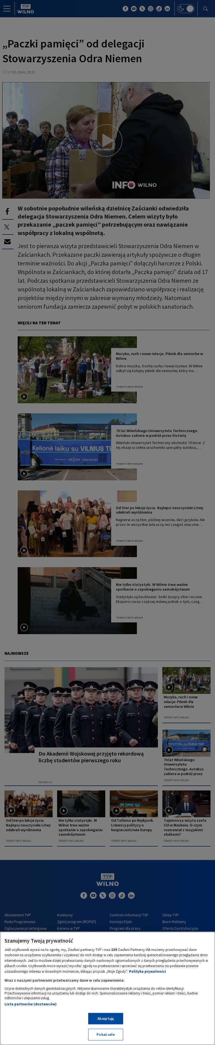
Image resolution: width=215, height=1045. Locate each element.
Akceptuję (105, 1018)
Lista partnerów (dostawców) (30, 1004)
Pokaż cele (105, 1034)
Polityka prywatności (147, 971)
